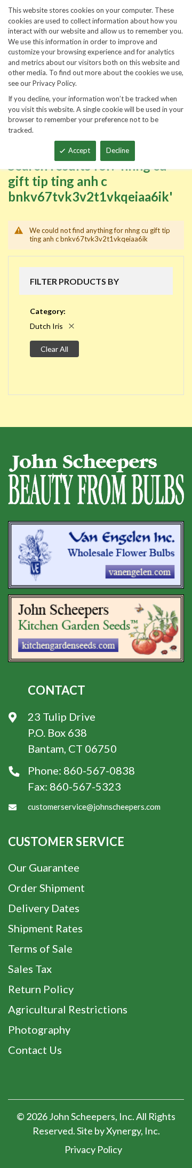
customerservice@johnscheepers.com (94, 806)
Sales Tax (30, 968)
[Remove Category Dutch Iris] (71, 326)
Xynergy (123, 1131)
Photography (39, 1029)
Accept (79, 150)
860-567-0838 (99, 770)
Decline (117, 150)
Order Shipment (46, 887)
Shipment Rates (45, 928)
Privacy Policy (93, 1149)
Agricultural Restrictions (67, 1009)
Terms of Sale (40, 948)
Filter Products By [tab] (74, 281)
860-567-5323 (85, 786)
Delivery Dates (43, 907)
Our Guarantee (43, 867)
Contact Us (35, 1049)
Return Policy (41, 988)
